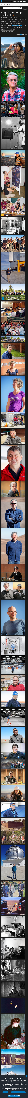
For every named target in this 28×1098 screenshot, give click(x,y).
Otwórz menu (6, 4)
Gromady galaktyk (5, 23)
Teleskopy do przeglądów (7, 31)
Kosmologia (11, 19)
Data (26, 34)
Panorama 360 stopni (16, 17)
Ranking (22, 34)
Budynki (24, 25)
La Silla (20, 23)
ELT (16, 19)
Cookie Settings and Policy (14, 1095)
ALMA (23, 17)
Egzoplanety (4, 21)
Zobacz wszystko (5, 17)
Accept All (5, 1092)
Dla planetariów (12, 21)
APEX (2, 19)
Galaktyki (20, 21)
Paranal (9, 25)
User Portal (19, 1)
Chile (6, 19)
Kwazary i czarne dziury (7, 27)
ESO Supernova (21, 19)
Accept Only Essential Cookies (18, 1092)
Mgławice (3, 25)
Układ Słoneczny (18, 27)
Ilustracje (14, 23)
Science (14, 1)
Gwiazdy (13, 29)
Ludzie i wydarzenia (16, 25)
